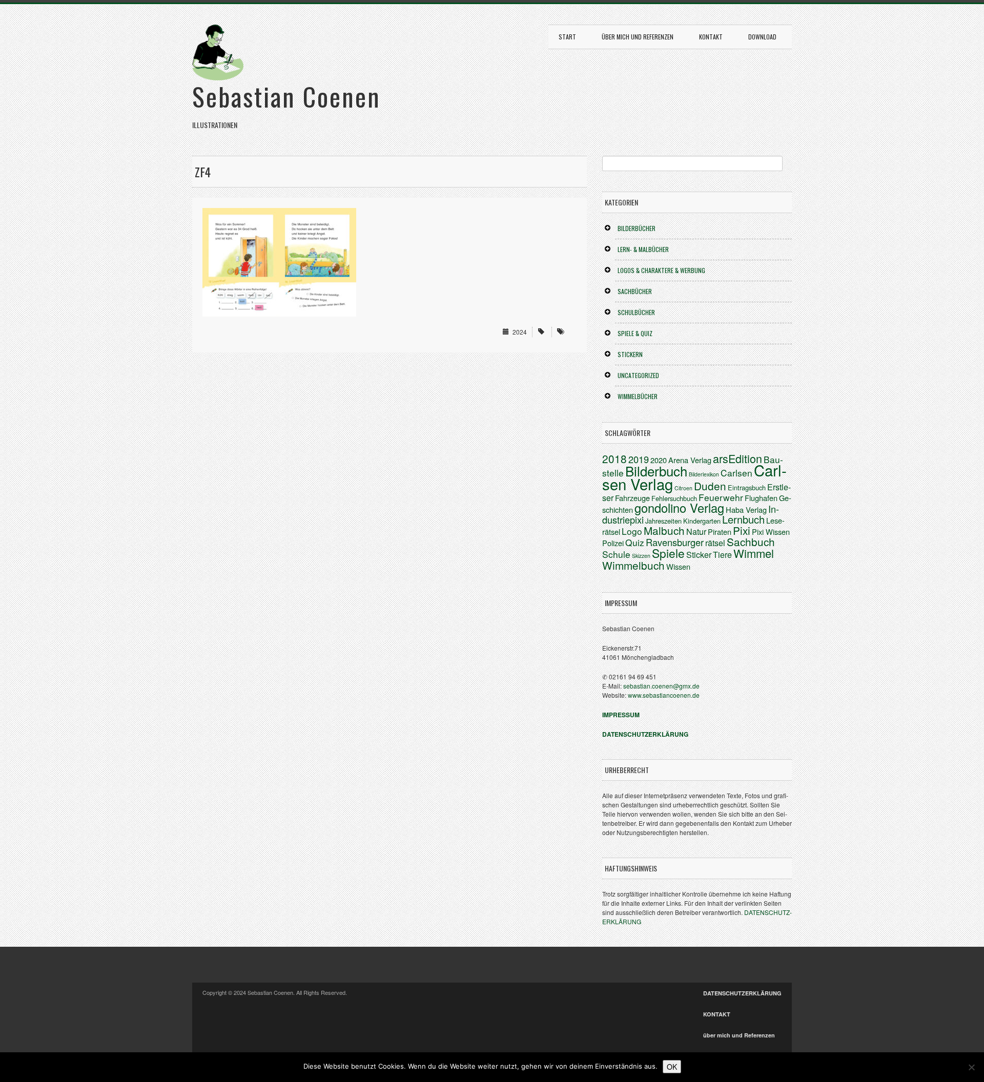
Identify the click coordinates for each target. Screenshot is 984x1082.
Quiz (634, 542)
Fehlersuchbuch (674, 498)
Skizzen (641, 555)
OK (672, 1067)
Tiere (722, 554)
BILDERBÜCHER (636, 228)
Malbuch (664, 530)
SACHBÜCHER (635, 291)
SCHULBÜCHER (636, 312)
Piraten (719, 531)
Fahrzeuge (632, 497)
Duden (710, 485)
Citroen (683, 488)
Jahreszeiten (663, 521)
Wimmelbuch (633, 565)
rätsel (715, 543)
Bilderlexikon (704, 474)
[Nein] (971, 1067)
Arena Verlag (689, 459)
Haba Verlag (746, 509)
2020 (658, 459)
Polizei (613, 542)
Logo (632, 531)
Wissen (678, 566)
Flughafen (761, 497)
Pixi (741, 530)
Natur (696, 531)
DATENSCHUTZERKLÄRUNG (742, 993)
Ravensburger (675, 542)
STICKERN (630, 354)
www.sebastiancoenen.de (664, 695)
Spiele (668, 553)
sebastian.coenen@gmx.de (661, 685)
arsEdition (737, 458)
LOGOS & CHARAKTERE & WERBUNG (661, 270)
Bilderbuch (656, 470)
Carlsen (736, 472)
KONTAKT (711, 36)
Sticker (698, 554)
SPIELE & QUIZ (635, 333)
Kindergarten (702, 521)
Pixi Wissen (771, 531)
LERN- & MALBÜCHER (643, 249)
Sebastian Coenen (286, 96)
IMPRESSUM (621, 714)
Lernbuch (743, 519)
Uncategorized (638, 375)
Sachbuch (751, 541)
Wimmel (753, 553)
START (567, 36)
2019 (638, 459)
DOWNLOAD (762, 36)
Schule (616, 554)
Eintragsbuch (747, 487)
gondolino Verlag (679, 507)
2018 (614, 458)
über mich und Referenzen (637, 36)
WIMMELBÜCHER (638, 396)
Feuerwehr (721, 497)
